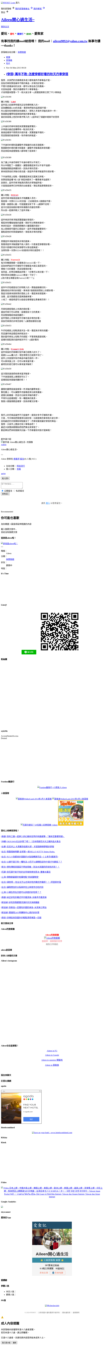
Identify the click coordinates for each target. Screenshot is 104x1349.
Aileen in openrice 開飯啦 (52, 1060)
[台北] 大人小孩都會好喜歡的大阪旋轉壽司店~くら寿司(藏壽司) (29, 857)
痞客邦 (16, 459)
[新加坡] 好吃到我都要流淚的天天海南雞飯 (20, 902)
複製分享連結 (52, 944)
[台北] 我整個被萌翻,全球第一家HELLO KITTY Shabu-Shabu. (28, 852)
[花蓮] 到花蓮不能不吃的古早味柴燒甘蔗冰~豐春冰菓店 (26, 872)
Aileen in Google (52, 1055)
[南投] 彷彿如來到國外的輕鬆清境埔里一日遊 (21, 918)
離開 (14, 1343)
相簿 (8, 57)
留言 (22, 459)
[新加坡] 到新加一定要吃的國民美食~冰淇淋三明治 (24, 907)
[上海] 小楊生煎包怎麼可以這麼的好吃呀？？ (21, 892)
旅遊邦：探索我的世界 (52, 941)
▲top (3, 473)
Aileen (3, 444)
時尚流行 (21, 466)
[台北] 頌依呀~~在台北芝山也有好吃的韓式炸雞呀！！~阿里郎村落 (31, 882)
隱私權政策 (66, 1312)
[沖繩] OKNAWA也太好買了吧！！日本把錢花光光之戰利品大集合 (31, 841)
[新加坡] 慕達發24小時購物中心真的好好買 (20, 912)
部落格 (9, 60)
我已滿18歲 (6, 1343)
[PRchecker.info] (52, 1305)
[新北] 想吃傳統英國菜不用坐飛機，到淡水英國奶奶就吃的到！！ (30, 867)
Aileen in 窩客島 (52, 1065)
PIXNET (33, 1312)
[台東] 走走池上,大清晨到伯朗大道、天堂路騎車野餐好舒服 (27, 847)
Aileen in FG (52, 1051)
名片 (8, 63)
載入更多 (5, 478)
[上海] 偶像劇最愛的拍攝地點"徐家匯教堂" (20, 877)
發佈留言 (5, 494)
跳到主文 (5, 27)
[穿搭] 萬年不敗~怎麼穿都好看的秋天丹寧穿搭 (37, 74)
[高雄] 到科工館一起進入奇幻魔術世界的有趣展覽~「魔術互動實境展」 (33, 836)
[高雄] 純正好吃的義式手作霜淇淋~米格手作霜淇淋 (24, 897)
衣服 (19, 469)
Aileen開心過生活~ (17, 19)
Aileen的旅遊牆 (52, 935)
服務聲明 (76, 1312)
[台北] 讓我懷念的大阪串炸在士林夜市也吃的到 (22, 887)
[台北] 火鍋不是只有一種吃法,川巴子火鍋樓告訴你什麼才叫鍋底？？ (31, 862)
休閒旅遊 (22, 52)
